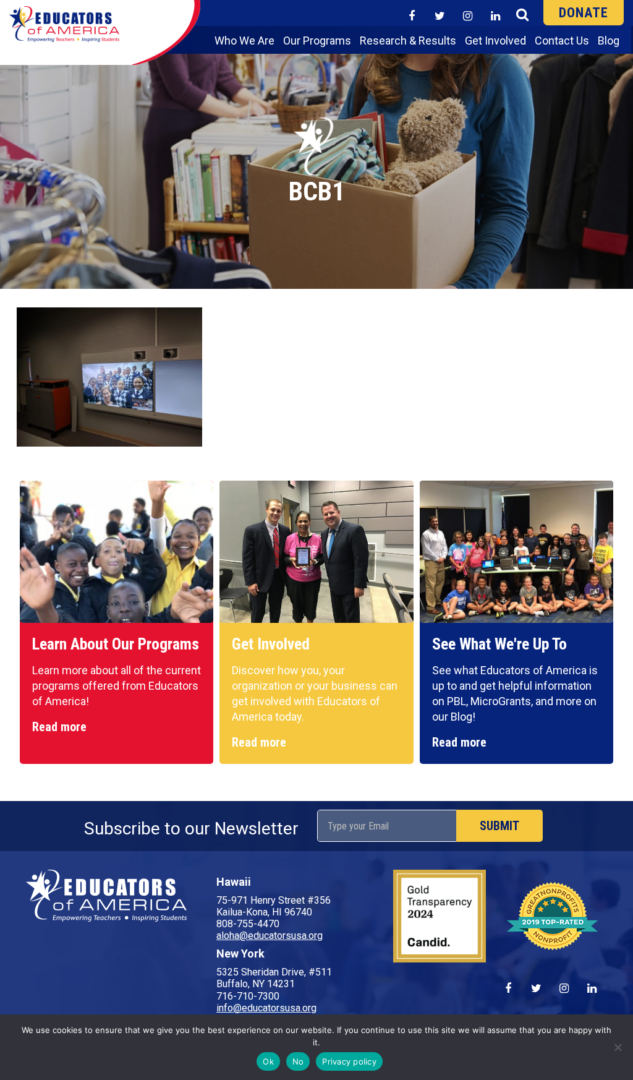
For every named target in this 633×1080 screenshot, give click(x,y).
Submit (499, 825)
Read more (59, 726)
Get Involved (495, 40)
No (298, 1061)
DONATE (583, 12)
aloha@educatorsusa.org (269, 935)
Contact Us (562, 40)
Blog (608, 40)
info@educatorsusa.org (266, 1008)
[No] (617, 1047)
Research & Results (408, 40)
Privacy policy (349, 1061)
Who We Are (244, 40)
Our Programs (317, 40)
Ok (268, 1061)
